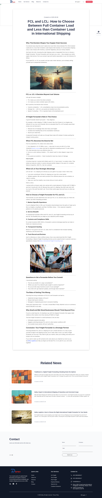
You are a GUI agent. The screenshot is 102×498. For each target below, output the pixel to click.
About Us (38, 1)
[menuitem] (19, 2)
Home (19, 1)
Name (63, 442)
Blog (33, 1)
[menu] (46, 2)
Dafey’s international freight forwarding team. (51, 241)
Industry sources (36, 148)
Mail (64, 448)
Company (81, 442)
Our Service (26, 1)
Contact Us (45, 1)
